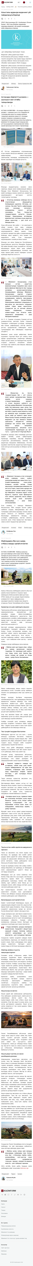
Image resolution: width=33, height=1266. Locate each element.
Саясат (3, 1207)
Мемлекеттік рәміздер (8, 1232)
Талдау (3, 1210)
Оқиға (3, 1204)
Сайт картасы (5, 1248)
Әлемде (3, 1216)
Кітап (20, 527)
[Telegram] (8, 19)
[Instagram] (2, 19)
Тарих (13, 1174)
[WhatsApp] (5, 19)
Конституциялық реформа (25, 6)
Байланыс (4, 1251)
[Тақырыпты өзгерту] (25, 2)
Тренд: (3, 6)
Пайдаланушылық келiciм (8, 1226)
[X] (15, 19)
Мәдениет (5, 83)
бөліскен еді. (25, 1168)
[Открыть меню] (30, 2)
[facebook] (11, 1194)
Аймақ (13, 83)
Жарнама (3, 1254)
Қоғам (20, 1174)
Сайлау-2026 (9, 6)
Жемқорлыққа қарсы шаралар (10, 1235)
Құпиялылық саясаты (7, 1229)
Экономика (4, 1213)
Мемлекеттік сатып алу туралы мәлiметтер (14, 1238)
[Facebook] (11, 19)
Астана (13, 527)
